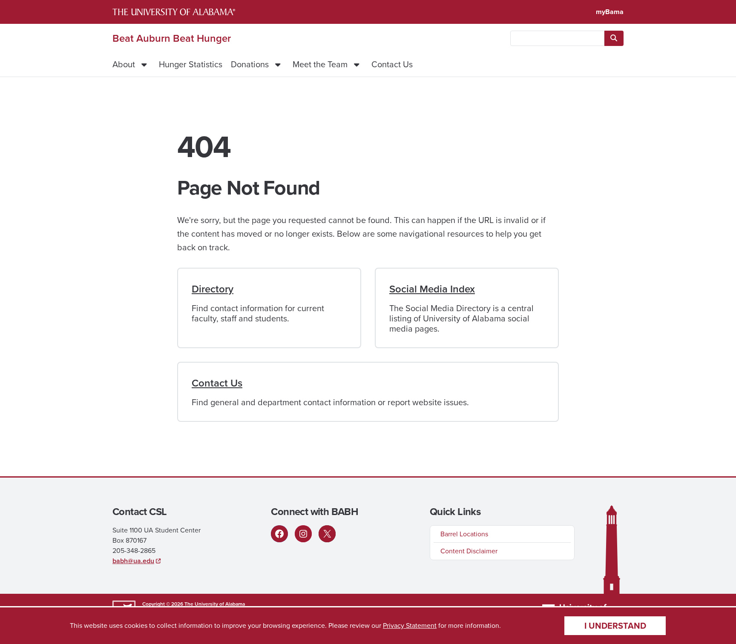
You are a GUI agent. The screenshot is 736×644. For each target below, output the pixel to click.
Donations (250, 64)
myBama (610, 12)
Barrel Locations (464, 534)
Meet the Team (320, 64)
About (123, 64)
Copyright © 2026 (162, 604)
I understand (615, 625)
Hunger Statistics (190, 64)
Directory (212, 289)
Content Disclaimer (468, 551)
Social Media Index (432, 289)
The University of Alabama (214, 604)
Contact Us (392, 64)
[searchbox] (557, 38)
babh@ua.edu (133, 561)
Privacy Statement (410, 625)
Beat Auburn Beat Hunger (171, 38)
